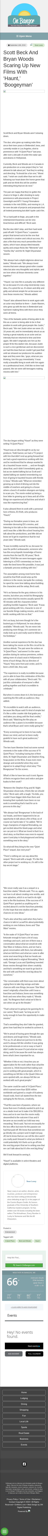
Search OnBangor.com (25, 1265)
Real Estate (24, 1433)
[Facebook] (24, 1464)
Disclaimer (36, 1499)
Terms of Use (24, 1499)
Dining (24, 1404)
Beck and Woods (25, 1241)
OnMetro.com (20, 1505)
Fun (24, 1416)
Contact (12, 1502)
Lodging (24, 1398)
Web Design (32, 1505)
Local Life (24, 1421)
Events (24, 1445)
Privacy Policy (12, 1499)
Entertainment (10, 1232)
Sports (24, 1427)
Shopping (24, 1410)
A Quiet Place (10, 1241)
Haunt (37, 1241)
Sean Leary (39, 45)
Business (24, 1439)
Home (24, 1392)
